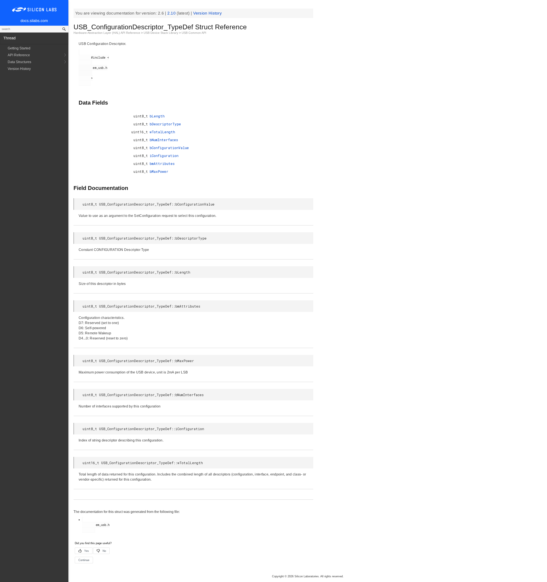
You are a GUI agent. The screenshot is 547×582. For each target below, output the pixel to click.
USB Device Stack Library (161, 32)
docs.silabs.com (34, 21)
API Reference (19, 55)
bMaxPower (159, 171)
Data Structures (19, 62)
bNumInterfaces (164, 140)
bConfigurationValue (169, 147)
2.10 (172, 13)
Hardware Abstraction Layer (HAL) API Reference (107, 32)
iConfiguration (164, 155)
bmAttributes (162, 163)
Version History (19, 69)
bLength (157, 116)
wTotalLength (162, 132)
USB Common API (194, 32)
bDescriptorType (165, 124)
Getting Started (19, 48)
